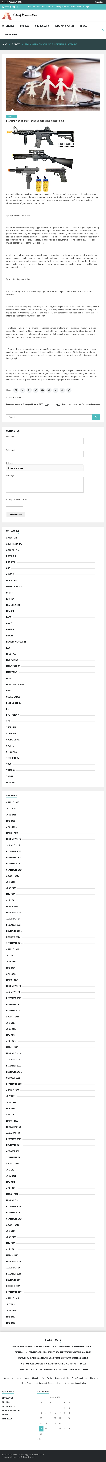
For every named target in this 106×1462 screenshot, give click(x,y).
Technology (11, 34)
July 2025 (10, 882)
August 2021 (12, 1163)
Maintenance (13, 666)
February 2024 (13, 986)
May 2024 (10, 967)
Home (26, 1378)
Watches (10, 782)
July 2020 (10, 1231)
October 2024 (13, 937)
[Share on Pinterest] (42, 390)
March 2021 (12, 1194)
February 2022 (13, 1127)
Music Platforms (15, 684)
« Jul (39, 1439)
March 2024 (12, 980)
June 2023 (11, 1029)
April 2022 (11, 1114)
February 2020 (13, 1261)
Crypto (10, 574)
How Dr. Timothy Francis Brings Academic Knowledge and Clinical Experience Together (65, 7)
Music (9, 678)
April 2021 (11, 1188)
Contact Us (99, 2)
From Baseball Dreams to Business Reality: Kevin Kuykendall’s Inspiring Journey (53, 1352)
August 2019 (12, 1298)
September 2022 (14, 1084)
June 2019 (11, 1310)
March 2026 (12, 833)
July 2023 (10, 1023)
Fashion (10, 599)
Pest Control (13, 703)
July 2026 (10, 808)
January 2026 (13, 845)
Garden (10, 629)
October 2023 (13, 1010)
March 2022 (12, 1121)
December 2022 (13, 1065)
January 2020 (13, 1267)
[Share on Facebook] (15, 390)
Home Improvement (64, 26)
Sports (10, 745)
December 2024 (13, 925)
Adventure (11, 537)
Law (8, 648)
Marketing (11, 672)
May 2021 (10, 1182)
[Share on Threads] (62, 390)
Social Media (12, 739)
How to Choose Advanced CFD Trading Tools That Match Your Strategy (53, 1364)
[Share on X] (22, 390)
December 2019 (13, 1273)
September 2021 (14, 1157)
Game (9, 623)
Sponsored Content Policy (75, 1383)
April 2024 (11, 974)
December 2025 (13, 851)
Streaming (11, 752)
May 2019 (10, 1316)
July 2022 (10, 1096)
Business (24, 26)
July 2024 (10, 955)
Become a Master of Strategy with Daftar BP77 (24, 404)
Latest (18, 1378)
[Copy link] (68, 390)
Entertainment (14, 586)
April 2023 (11, 1041)
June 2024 (11, 961)
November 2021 (14, 1145)
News (9, 690)
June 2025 (11, 888)
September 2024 (14, 943)
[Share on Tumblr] (55, 390)
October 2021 (13, 1151)
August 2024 (12, 949)
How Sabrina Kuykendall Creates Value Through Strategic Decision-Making (53, 1358)
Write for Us (47, 1378)
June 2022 (11, 1102)
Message (10, 475)
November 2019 (14, 1280)
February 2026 (13, 839)
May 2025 (10, 894)
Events (10, 592)
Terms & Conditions (79, 1378)
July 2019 (10, 1304)
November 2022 (14, 1071)
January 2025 (13, 918)
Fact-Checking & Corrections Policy (48, 1383)
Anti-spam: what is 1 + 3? (17, 499)
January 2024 (13, 992)
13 (55, 1418)
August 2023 (12, 1016)
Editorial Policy (26, 1383)
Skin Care (11, 733)
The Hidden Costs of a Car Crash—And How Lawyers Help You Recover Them (53, 1369)
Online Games (42, 26)
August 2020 (12, 1225)
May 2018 (10, 1323)
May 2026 (10, 820)
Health (10, 635)
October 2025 (13, 863)
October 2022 (13, 1078)
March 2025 (12, 906)
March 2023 (12, 1047)
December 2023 (13, 998)
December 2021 (13, 1139)
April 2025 (11, 900)
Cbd (8, 568)
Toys (8, 764)
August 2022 (12, 1090)
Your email (10, 450)
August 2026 (12, 802)
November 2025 (14, 857)
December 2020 (13, 1206)
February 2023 (13, 1053)
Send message (16, 514)
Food (8, 617)
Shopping (11, 727)
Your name (10, 437)
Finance (10, 611)
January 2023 (13, 1059)
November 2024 (14, 931)
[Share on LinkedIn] (29, 390)
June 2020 (11, 1237)
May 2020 (10, 1243)
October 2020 (13, 1212)
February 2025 (13, 912)
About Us (35, 1378)
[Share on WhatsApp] (35, 390)
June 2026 (11, 814)
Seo (8, 721)
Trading (10, 770)
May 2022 (10, 1108)
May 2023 (10, 1035)
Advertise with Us (62, 1378)
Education (11, 580)
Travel (83, 26)
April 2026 (11, 827)
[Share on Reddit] (49, 390)
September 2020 (14, 1218)
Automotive (8, 26)
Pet (8, 709)
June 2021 (11, 1176)
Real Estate (12, 715)
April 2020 (11, 1249)
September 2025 (14, 870)
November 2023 (14, 1004)
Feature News (13, 605)
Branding (11, 556)
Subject (9, 463)
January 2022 (13, 1133)
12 (50, 1418)
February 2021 (13, 1200)
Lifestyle (11, 654)
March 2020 (12, 1255)
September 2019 (14, 1292)
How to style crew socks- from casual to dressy (81, 404)
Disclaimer (94, 1378)
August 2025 (12, 876)
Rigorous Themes (17, 1455)
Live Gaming (12, 660)
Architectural (14, 543)
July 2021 (10, 1169)
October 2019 (13, 1286)
